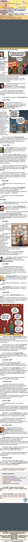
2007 (16, 494)
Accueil (2, 17)
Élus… (24, 14)
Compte (18, 4)
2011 (5, 495)
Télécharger (22, 537)
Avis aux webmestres (15, 531)
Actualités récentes (11, 17)
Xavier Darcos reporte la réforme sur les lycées (11, 18)
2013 (12, 495)
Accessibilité (4, 531)
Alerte (11, 7)
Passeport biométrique (9, 476)
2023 (23, 496)
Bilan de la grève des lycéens (11, 483)
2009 (23, 494)
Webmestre (14, 538)
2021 (16, 496)
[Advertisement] (14, 33)
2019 (8, 496)
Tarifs (16, 537)
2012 (8, 495)
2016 (23, 495)
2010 (1, 495)
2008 (19, 494)
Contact (24, 7)
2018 (5, 496)
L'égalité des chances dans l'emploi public (14, 477)
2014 (16, 495)
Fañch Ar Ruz (14, 468)
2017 (1, 496)
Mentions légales (13, 535)
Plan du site (3, 535)
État (15, 10)
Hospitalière (21, 10)
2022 (20, 496)
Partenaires (14, 534)
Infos (26, 3)
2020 (12, 496)
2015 (20, 495)
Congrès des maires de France (11, 479)
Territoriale (11, 11)
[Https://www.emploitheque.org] (4, 11)
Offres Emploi (11, 3)
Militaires (11, 14)
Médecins (18, 14)
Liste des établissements (17, 533)
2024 (1, 498)
